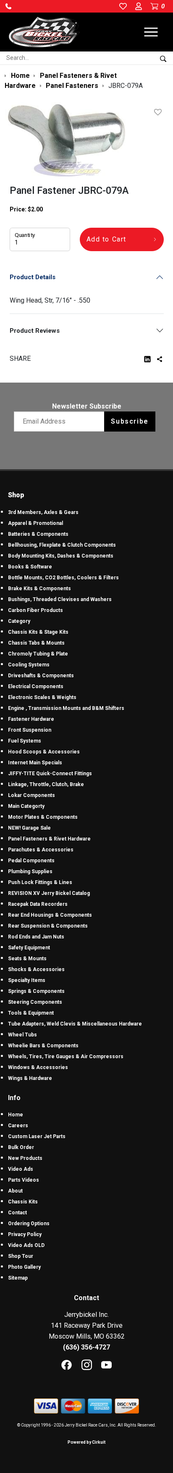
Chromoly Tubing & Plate (38, 654)
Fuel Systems (24, 741)
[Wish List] (159, 112)
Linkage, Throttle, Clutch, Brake (46, 784)
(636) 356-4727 (86, 1347)
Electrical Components (35, 686)
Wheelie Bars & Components (43, 1046)
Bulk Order (21, 1147)
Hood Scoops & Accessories (44, 752)
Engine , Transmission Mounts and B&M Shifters (66, 708)
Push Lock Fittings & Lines (40, 882)
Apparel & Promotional (35, 523)
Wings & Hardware (30, 1078)
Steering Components (35, 1002)
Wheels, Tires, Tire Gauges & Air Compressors (65, 1056)
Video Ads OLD (26, 1245)
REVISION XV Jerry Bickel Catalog (49, 893)
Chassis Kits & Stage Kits (38, 632)
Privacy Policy (25, 1234)
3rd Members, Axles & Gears (43, 512)
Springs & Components (36, 991)
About (15, 1191)
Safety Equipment (29, 948)
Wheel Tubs (22, 1035)
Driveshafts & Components (41, 676)
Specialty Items (26, 980)
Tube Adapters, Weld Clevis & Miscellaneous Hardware (75, 1024)
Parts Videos (23, 1180)
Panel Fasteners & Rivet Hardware (49, 839)
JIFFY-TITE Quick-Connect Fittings (50, 773)
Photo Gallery (24, 1267)
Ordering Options (29, 1223)
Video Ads (20, 1169)
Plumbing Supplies (30, 871)
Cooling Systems (29, 665)
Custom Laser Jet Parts (37, 1136)
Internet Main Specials (35, 763)
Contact (17, 1213)
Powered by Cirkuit (86, 1442)
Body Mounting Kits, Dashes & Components (60, 556)
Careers (18, 1126)
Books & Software (30, 567)
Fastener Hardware (31, 719)
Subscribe (129, 421)
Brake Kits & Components (39, 588)
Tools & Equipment (31, 1013)
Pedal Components (31, 861)
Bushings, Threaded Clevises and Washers (60, 599)
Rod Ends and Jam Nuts (36, 937)
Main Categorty (26, 806)
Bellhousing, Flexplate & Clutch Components (62, 545)
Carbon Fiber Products (35, 610)
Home (15, 1115)
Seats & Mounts (27, 958)
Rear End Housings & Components (50, 915)
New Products (25, 1158)
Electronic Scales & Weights (42, 697)
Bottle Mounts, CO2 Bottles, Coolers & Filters (63, 578)
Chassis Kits (23, 1202)
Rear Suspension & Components (48, 926)
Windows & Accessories (38, 1067)
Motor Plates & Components (43, 817)
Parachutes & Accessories (40, 850)
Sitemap (18, 1278)
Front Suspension (29, 730)
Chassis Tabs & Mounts (36, 643)
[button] (8, 6)
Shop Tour (20, 1256)
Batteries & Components (38, 534)
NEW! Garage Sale (29, 828)
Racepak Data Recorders (38, 904)
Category (19, 621)
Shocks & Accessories (36, 969)
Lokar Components (31, 795)
